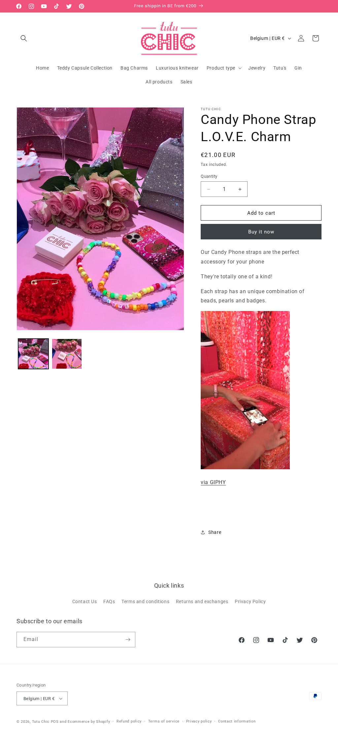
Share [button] (214, 532)
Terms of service (164, 721)
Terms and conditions (145, 601)
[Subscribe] (127, 639)
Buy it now (261, 232)
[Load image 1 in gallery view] (33, 354)
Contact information (236, 721)
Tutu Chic (41, 722)
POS (55, 722)
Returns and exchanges (202, 601)
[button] (24, 38)
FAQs (109, 601)
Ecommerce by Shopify (89, 722)
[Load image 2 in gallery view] (67, 354)
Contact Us (84, 601)
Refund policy (129, 721)
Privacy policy (199, 721)
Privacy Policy (250, 601)
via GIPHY (213, 482)
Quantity (209, 176)
